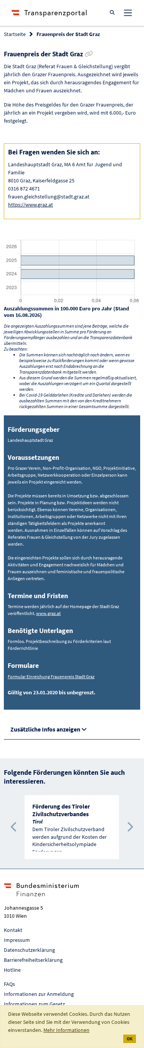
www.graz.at (48, 613)
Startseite (15, 34)
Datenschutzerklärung (29, 949)
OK (129, 1038)
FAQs (9, 984)
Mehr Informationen (66, 1030)
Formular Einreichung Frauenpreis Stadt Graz (51, 676)
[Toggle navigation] (128, 13)
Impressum (17, 939)
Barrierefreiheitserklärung (33, 959)
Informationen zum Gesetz (34, 1003)
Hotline (12, 969)
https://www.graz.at (30, 204)
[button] (14, 827)
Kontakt (13, 930)
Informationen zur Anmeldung (39, 994)
